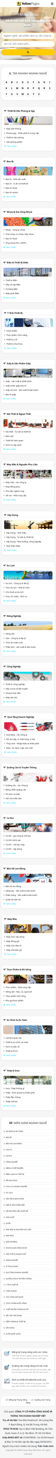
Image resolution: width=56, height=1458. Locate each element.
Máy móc (12, 919)
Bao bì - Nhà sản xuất (16, 179)
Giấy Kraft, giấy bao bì (16, 385)
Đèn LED (10, 436)
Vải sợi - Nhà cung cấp (16, 495)
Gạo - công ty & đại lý (16, 638)
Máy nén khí (11, 697)
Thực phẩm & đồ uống (19, 969)
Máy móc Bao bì (13, 945)
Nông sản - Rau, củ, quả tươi (19, 991)
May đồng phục (13, 486)
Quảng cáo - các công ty (17, 785)
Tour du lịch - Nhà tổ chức (18, 587)
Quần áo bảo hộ (13, 899)
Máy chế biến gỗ (14, 950)
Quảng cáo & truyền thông (21, 767)
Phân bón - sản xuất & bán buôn (21, 647)
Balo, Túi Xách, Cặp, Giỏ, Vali (19, 748)
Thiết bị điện (11, 280)
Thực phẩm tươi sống (16, 996)
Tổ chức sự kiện (13, 794)
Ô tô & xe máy (12, 1266)
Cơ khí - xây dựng (14, 849)
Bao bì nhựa (11, 188)
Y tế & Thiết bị (15, 313)
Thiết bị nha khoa (14, 343)
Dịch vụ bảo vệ (12, 1046)
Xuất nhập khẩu (13, 1334)
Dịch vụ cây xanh (13, 445)
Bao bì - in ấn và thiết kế (17, 183)
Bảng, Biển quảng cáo (16, 789)
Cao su (9, 1149)
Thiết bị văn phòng (15, 137)
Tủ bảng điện (12, 289)
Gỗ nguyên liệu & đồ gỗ (17, 1211)
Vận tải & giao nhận (15, 1198)
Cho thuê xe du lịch (15, 592)
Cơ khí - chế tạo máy (15, 844)
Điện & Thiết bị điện (17, 262)
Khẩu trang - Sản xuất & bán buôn (21, 895)
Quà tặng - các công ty (16, 734)
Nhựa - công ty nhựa (15, 229)
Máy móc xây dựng (15, 936)
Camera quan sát (13, 1037)
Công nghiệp (14, 666)
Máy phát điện (12, 293)
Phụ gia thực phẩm (14, 1000)
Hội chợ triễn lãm (14, 798)
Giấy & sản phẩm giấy (19, 363)
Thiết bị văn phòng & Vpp (21, 110)
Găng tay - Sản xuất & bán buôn (20, 890)
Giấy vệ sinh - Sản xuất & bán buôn (22, 390)
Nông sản (10, 633)
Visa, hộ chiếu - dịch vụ (16, 596)
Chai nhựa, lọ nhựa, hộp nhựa (20, 234)
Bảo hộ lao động (16, 868)
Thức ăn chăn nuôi (14, 642)
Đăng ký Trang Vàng (18, 1399)
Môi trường (11, 1242)
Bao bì (10, 161)
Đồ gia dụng (11, 1180)
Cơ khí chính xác (13, 840)
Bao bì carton (12, 192)
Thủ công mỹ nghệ (14, 1297)
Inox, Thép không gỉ (15, 1088)
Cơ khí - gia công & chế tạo (18, 835)
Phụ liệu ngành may (15, 491)
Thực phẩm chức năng (16, 335)
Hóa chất (10, 1217)
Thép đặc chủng (13, 1097)
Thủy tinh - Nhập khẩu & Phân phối (22, 743)
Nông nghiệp (14, 616)
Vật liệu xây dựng (14, 1315)
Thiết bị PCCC (12, 1051)
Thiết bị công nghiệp (15, 684)
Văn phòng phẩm (14, 142)
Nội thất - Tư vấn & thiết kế (18, 431)
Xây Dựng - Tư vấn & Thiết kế (19, 537)
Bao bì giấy (11, 394)
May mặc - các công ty (16, 482)
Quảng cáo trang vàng (30, 1365)
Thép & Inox (13, 1070)
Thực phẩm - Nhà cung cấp (18, 987)
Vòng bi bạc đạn (13, 693)
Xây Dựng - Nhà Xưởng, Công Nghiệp (23, 541)
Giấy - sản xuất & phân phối (19, 381)
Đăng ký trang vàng (29, 1352)
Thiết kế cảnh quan (14, 440)
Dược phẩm (11, 330)
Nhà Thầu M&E (13, 545)
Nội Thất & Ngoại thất (19, 413)
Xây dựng (12, 515)
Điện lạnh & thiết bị (15, 1174)
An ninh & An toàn (17, 1020)
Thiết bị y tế (11, 339)
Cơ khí (10, 818)
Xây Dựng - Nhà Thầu (16, 532)
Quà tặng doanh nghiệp (20, 717)
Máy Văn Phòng (13, 128)
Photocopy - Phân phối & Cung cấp (22, 133)
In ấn (8, 1223)
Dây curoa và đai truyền (17, 688)
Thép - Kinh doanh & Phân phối (20, 1092)
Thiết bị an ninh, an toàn (17, 1042)
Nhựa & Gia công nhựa (19, 211)
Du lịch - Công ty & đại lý (17, 583)
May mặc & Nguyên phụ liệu (22, 464)
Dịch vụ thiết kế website (29, 1379)
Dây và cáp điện (13, 284)
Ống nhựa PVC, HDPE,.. (16, 242)
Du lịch (11, 565)
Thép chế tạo (12, 1101)
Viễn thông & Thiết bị (15, 1321)
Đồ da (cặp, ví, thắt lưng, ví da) (20, 739)
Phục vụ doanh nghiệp (16, 1186)
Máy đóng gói (12, 941)
